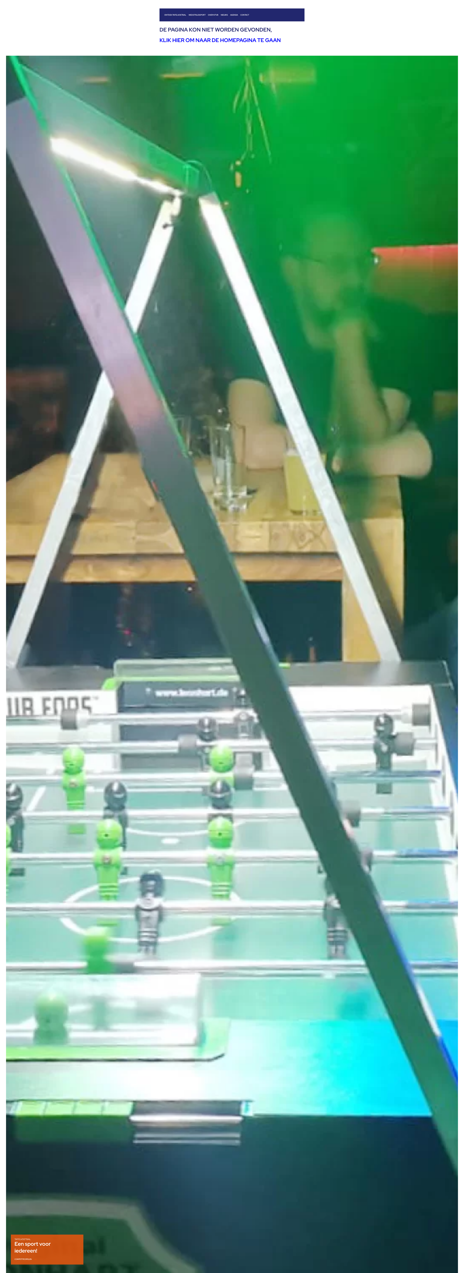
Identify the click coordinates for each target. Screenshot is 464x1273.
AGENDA (234, 15)
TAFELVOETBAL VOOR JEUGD (26, 1259)
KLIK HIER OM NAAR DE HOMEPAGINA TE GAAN (220, 40)
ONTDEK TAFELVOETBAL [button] (175, 15)
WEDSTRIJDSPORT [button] (197, 15)
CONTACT (244, 15)
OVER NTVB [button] (213, 15)
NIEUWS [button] (224, 15)
